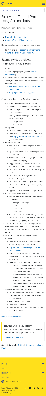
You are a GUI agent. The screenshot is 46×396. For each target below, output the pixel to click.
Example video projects (15, 37)
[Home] (9, 3)
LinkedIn (39, 345)
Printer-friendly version (11, 316)
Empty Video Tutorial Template (26, 136)
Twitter (21, 345)
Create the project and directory (19, 53)
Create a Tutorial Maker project (18, 40)
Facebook (29, 345)
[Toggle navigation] (42, 4)
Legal (3, 388)
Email (3, 348)
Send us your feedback (14, 337)
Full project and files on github (22, 92)
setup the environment (30, 50)
